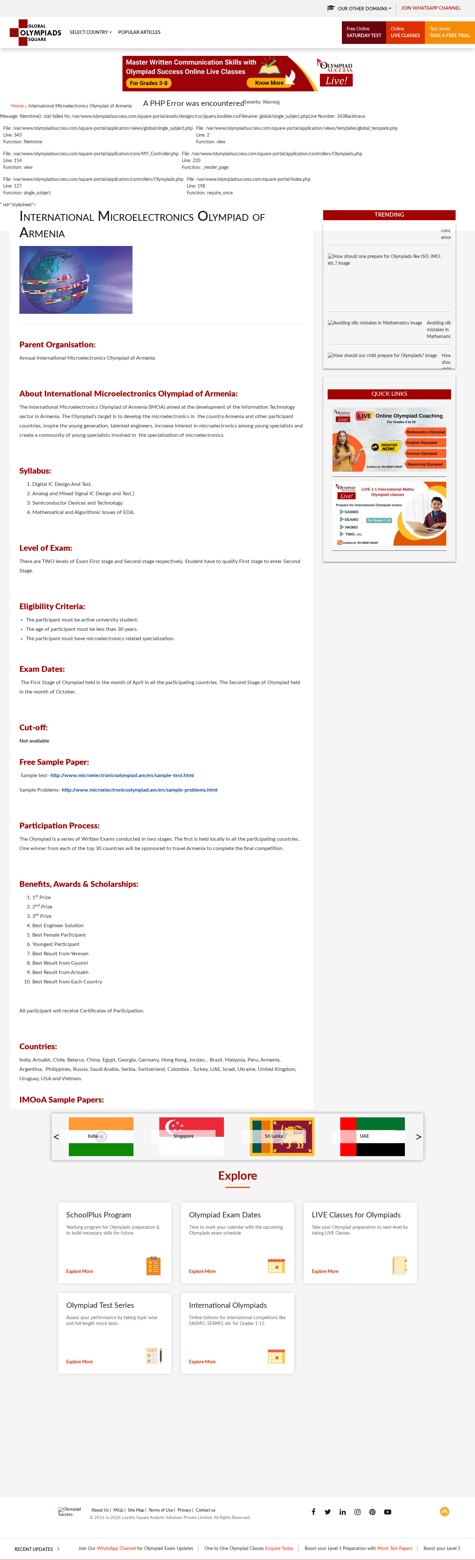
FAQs (118, 1510)
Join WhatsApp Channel (430, 8)
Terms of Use (161, 1510)
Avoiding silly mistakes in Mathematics (440, 310)
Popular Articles (139, 32)
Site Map (136, 1510)
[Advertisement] (389, 613)
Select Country (89, 32)
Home (17, 106)
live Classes (405, 32)
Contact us (206, 1510)
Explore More (79, 1271)
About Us (100, 1510)
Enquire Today (253, 1548)
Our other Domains (362, 9)
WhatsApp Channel (90, 1548)
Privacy (184, 1510)
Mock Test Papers (368, 1548)
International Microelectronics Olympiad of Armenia (80, 106)
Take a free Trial (450, 32)
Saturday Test (364, 32)
